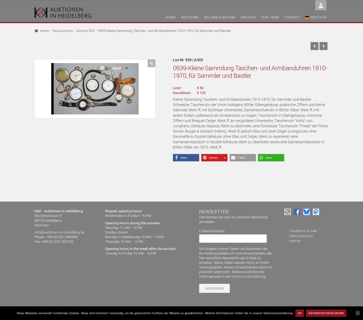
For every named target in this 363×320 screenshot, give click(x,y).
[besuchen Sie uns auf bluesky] (306, 212)
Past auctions (63, 30)
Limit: (177, 88)
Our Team (270, 17)
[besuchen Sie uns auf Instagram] (287, 212)
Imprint (294, 240)
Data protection (301, 235)
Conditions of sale (303, 230)
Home (171, 17)
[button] (151, 63)
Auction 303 (85, 30)
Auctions (190, 17)
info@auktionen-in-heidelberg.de (59, 232)
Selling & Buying (220, 17)
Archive (248, 17)
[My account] (320, 4)
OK (299, 313)
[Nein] (358, 313)
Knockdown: (182, 92)
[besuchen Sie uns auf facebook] (297, 212)
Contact (292, 17)
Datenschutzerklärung (248, 276)
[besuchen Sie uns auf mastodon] (316, 212)
